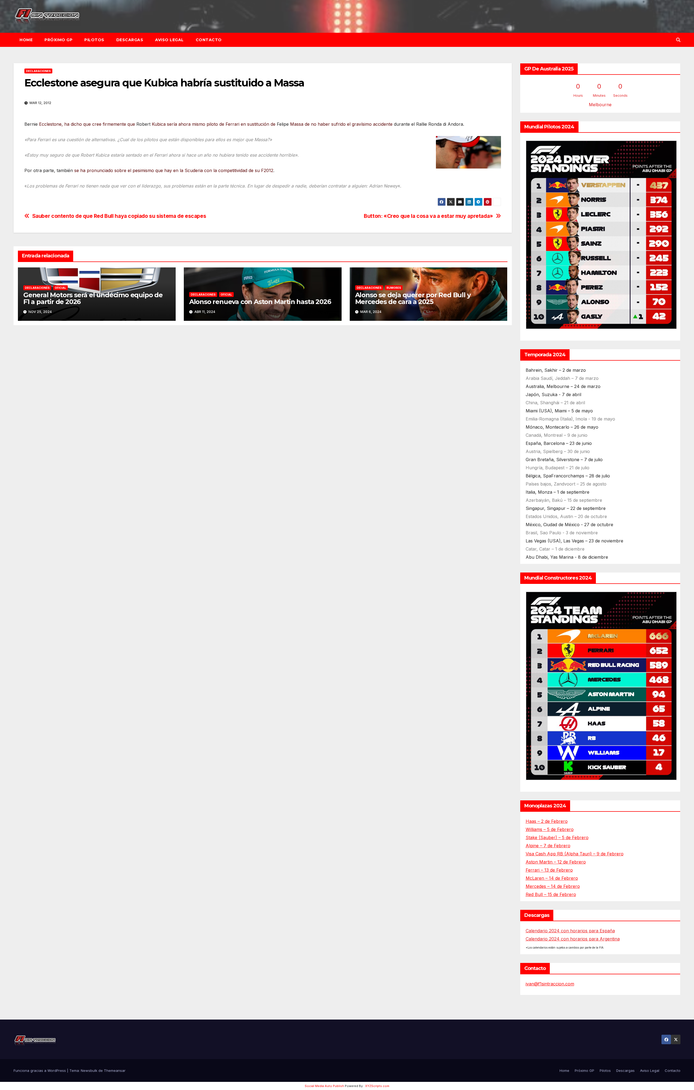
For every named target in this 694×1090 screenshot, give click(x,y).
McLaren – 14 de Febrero (552, 878)
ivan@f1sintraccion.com (550, 984)
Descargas (129, 39)
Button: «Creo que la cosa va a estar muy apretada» (428, 216)
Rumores (394, 287)
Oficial (60, 287)
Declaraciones (38, 71)
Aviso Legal (169, 39)
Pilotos (94, 39)
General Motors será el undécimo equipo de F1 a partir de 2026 (93, 298)
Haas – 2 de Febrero (547, 821)
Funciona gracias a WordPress (40, 1070)
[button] (678, 40)
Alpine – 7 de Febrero (548, 845)
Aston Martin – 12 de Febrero (556, 862)
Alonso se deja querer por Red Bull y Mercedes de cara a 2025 (413, 298)
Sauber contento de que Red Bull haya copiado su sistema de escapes (119, 216)
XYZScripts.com (377, 1086)
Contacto (209, 39)
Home (26, 39)
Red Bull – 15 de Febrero (551, 894)
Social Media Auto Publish (324, 1086)
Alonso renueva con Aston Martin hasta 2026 (260, 302)
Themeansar (115, 1070)
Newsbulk (89, 1070)
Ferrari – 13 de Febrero (549, 870)
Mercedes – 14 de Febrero (553, 886)
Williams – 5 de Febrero (550, 829)
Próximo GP (58, 39)
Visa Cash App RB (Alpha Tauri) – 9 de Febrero (575, 853)
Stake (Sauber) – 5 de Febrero (557, 837)
